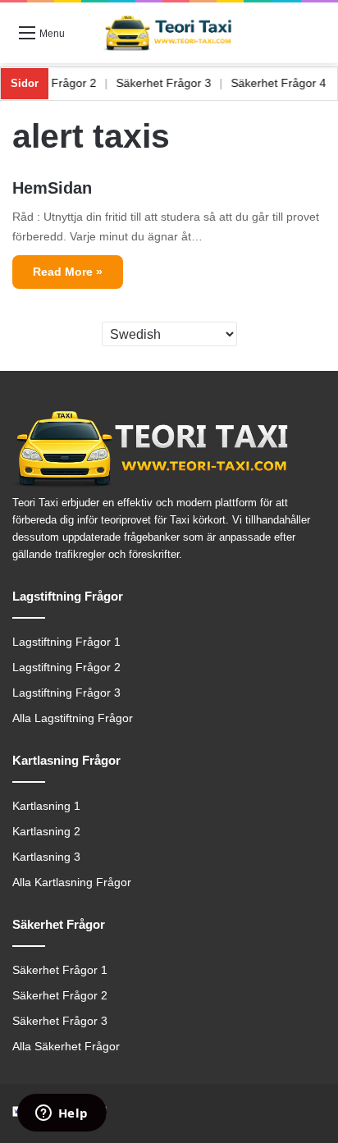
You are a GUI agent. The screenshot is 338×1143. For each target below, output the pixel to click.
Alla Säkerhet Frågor (66, 1046)
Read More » (68, 271)
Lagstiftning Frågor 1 (66, 642)
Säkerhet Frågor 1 (59, 970)
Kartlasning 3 (46, 857)
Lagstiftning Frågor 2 (66, 667)
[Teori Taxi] (169, 33)
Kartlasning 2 (46, 831)
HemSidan (52, 188)
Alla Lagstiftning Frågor (72, 718)
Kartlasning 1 (46, 806)
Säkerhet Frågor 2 (58, 82)
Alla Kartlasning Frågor (71, 882)
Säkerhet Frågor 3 (173, 82)
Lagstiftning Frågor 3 (66, 693)
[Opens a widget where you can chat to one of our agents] (61, 1114)
